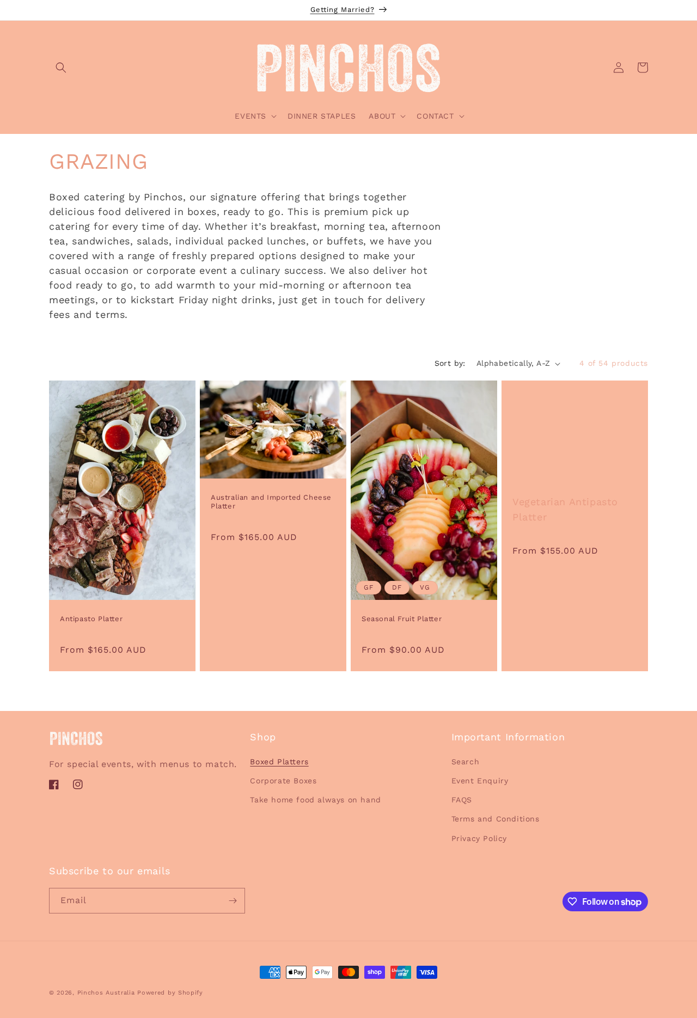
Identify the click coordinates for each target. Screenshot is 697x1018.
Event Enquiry (480, 780)
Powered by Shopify (170, 992)
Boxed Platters (279, 761)
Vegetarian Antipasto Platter (565, 509)
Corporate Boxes (283, 780)
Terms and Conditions (495, 819)
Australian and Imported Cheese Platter (271, 502)
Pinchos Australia (106, 992)
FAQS (461, 799)
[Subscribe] (232, 900)
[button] (61, 67)
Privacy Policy (479, 838)
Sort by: (450, 363)
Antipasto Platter (91, 619)
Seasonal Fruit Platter (402, 619)
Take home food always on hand (315, 799)
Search (465, 761)
